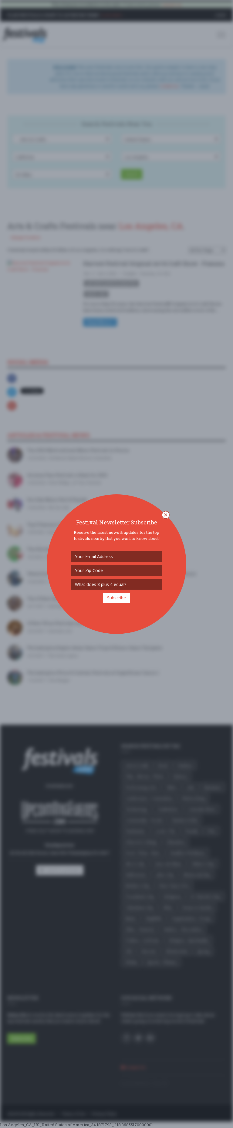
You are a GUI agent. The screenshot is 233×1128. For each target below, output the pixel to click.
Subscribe (116, 598)
